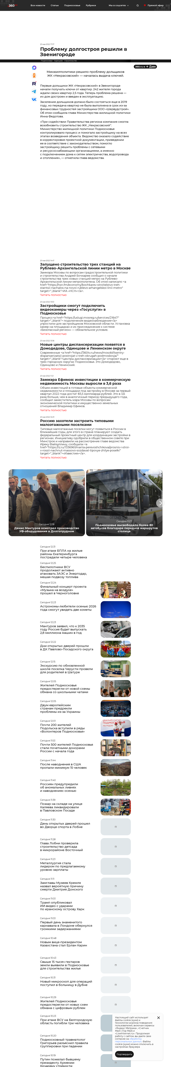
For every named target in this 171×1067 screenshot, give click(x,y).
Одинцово (58, 61)
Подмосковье (72, 5)
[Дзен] (145, 67)
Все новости (38, 5)
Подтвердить (124, 1054)
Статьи (55, 5)
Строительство (70, 61)
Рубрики (91, 5)
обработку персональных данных (128, 1040)
